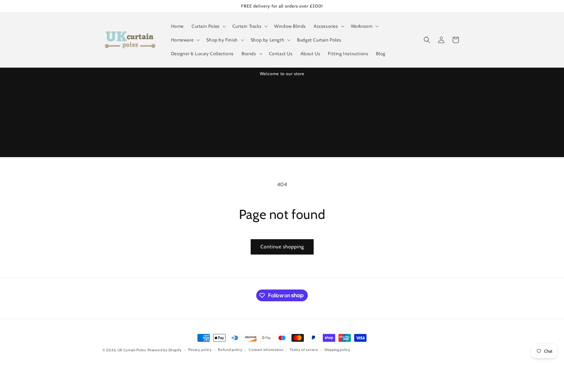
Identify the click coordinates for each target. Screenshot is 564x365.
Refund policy (230, 349)
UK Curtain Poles (132, 350)
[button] (208, 26)
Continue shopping (282, 247)
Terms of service (304, 349)
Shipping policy (337, 349)
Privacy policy (200, 349)
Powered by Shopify (165, 350)
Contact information (266, 349)
